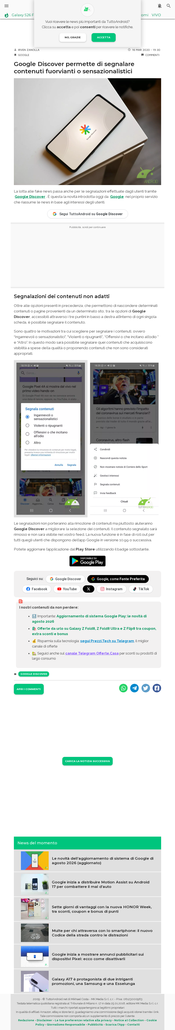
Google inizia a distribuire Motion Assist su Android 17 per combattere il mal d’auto (100, 884)
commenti (152, 55)
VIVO (156, 15)
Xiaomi (142, 15)
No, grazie (73, 37)
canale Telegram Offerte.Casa (92, 653)
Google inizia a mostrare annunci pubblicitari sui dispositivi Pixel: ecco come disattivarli (98, 956)
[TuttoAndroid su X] (88, 589)
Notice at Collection (129, 1020)
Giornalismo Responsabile (66, 1024)
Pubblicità (95, 1024)
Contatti (133, 1024)
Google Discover (30, 196)
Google (23, 55)
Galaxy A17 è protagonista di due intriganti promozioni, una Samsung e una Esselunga (93, 981)
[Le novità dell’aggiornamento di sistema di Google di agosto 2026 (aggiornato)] (35, 860)
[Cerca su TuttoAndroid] (168, 6)
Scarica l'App (115, 1024)
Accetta (103, 37)
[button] (51, 438)
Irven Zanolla (28, 50)
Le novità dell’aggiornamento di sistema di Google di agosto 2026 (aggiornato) (102, 860)
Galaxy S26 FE (24, 15)
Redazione (26, 1020)
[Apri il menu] (6, 6)
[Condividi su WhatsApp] (123, 688)
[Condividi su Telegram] (134, 688)
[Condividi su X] (145, 688)
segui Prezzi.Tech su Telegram (107, 641)
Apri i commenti (29, 689)
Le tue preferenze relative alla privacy (83, 1020)
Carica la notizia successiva (87, 761)
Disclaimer (44, 1020)
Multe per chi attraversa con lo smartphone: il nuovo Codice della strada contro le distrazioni (102, 932)
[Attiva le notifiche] (159, 6)
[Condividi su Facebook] (157, 688)
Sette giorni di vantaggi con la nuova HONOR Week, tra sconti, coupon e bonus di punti (102, 909)
